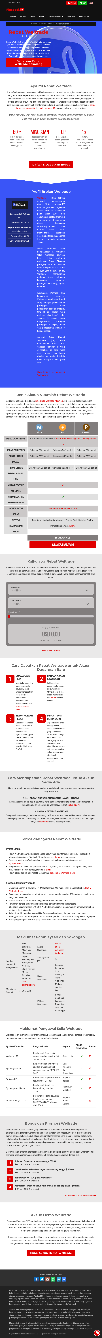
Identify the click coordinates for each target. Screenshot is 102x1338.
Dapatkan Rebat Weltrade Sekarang (28, 63)
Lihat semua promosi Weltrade (79, 1195)
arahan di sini (73, 805)
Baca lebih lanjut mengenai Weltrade (51, 374)
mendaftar (44, 821)
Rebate (32, 16)
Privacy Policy (61, 1334)
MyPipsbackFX (16, 863)
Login (84, 3)
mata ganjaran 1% (48, 108)
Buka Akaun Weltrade (63, 544)
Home (34, 24)
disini (48, 870)
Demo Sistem (84, 16)
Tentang (13, 16)
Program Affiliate (56, 16)
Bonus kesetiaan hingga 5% (68, 438)
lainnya (72, 526)
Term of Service (49, 1334)
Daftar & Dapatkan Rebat (51, 164)
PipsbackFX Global (34, 1334)
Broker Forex (45, 24)
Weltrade (41, 198)
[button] (92, 3)
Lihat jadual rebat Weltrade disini (63, 508)
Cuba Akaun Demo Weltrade (51, 1253)
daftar (53, 698)
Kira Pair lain (50, 650)
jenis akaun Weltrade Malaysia (49, 401)
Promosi (42, 16)
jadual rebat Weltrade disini (62, 873)
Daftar (73, 3)
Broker (23, 16)
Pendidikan (71, 16)
